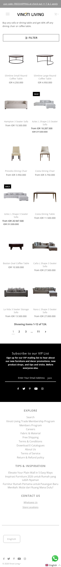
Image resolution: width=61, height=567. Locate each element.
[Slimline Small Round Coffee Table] (16, 58)
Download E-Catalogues (31, 445)
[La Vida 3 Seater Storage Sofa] (16, 291)
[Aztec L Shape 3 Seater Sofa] (16, 196)
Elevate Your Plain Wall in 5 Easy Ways (30, 472)
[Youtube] (36, 389)
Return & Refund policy (30, 457)
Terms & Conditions (30, 441)
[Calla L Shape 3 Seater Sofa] (44, 245)
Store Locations (30, 507)
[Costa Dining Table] (44, 196)
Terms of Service (30, 453)
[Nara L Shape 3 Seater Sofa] (44, 291)
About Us (30, 449)
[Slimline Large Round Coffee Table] (44, 58)
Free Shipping (31, 437)
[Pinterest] (30, 389)
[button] (53, 565)
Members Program (30, 425)
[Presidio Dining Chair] (16, 153)
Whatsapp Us (31, 502)
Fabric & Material (30, 433)
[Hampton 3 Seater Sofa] (16, 103)
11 (38, 331)
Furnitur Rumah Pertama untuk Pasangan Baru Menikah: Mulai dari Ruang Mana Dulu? (30, 485)
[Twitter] (24, 389)
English (11, 539)
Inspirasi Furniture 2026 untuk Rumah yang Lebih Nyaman (30, 478)
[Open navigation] (7, 14)
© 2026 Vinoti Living (11, 563)
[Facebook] (18, 389)
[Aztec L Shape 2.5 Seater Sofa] (44, 103)
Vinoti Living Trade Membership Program (30, 421)
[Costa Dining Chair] (44, 153)
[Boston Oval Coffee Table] (16, 245)
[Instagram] (42, 389)
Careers (30, 429)
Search (30, 417)
